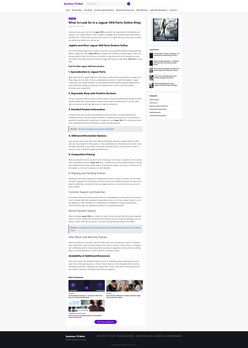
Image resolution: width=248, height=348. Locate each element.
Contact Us (173, 10)
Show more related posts (105, 322)
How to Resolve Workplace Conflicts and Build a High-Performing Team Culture (166, 69)
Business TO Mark (73, 4)
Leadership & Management (158, 10)
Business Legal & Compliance (104, 10)
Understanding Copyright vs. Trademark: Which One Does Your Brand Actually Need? (166, 62)
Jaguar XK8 (103, 267)
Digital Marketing (142, 10)
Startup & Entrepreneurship (125, 10)
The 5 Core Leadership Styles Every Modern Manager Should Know (166, 77)
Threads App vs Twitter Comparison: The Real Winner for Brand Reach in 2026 (166, 54)
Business (72, 18)
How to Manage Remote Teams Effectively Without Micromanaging (166, 84)
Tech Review (88, 10)
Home (68, 10)
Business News (77, 10)
